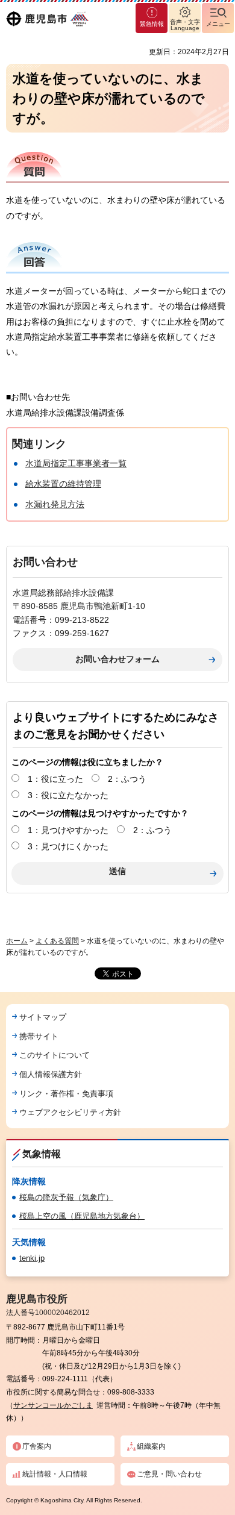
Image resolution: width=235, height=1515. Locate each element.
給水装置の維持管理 (63, 484)
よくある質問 (57, 941)
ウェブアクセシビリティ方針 (70, 1112)
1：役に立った (55, 779)
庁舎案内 (36, 1446)
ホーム (17, 941)
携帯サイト (38, 1036)
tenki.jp (32, 1258)
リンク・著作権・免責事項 (66, 1093)
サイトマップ (42, 1017)
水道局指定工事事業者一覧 (76, 463)
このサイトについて (54, 1055)
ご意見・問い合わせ (169, 1474)
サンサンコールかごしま (53, 1405)
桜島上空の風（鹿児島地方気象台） (82, 1215)
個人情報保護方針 (50, 1074)
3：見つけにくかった (68, 846)
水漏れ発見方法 (54, 504)
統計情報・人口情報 (54, 1474)
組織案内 (151, 1446)
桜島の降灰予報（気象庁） (66, 1197)
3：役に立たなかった (68, 795)
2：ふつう (127, 779)
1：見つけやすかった (68, 830)
